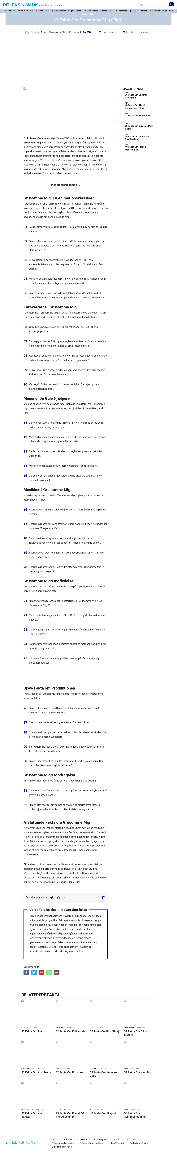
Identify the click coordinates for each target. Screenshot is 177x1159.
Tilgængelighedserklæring (92, 1143)
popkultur (98, 761)
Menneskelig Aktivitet (129, 11)
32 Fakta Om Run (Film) (104, 1031)
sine (52, 732)
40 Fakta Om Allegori (103, 1113)
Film (171, 11)
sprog (75, 278)
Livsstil (144, 11)
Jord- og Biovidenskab (55, 11)
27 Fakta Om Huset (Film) (138, 115)
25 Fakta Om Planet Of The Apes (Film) (70, 1115)
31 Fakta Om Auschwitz (36, 1072)
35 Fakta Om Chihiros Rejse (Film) (136, 96)
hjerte (85, 345)
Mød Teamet (117, 1143)
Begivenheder (74, 11)
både (101, 203)
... (176, 11)
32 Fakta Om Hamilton (138, 1072)
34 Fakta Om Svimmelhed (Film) (136, 1115)
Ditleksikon (20, 5)
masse (70, 160)
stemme (56, 259)
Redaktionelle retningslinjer (138, 32)
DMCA (84, 1139)
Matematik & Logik (158, 11)
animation (34, 712)
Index (84, 14)
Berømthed (22, 11)
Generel (104, 11)
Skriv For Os (131, 1139)
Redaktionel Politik (139, 1143)
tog (35, 722)
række (76, 643)
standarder (80, 929)
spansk (90, 475)
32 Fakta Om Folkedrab (70, 1031)
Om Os (55, 1139)
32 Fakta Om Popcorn (69, 1072)
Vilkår (116, 1139)
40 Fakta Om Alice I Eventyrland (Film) (135, 106)
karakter (63, 317)
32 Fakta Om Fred (32, 1031)
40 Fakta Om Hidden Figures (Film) (135, 148)
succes (33, 231)
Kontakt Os (69, 1139)
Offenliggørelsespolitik (63, 1143)
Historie (113, 11)
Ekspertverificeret (109, 32)
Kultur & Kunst (36, 11)
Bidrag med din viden (62, 1146)
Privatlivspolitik (100, 1139)
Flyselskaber (9, 11)
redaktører (35, 938)
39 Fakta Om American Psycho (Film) (137, 138)
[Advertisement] (88, 55)
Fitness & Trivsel (90, 11)
